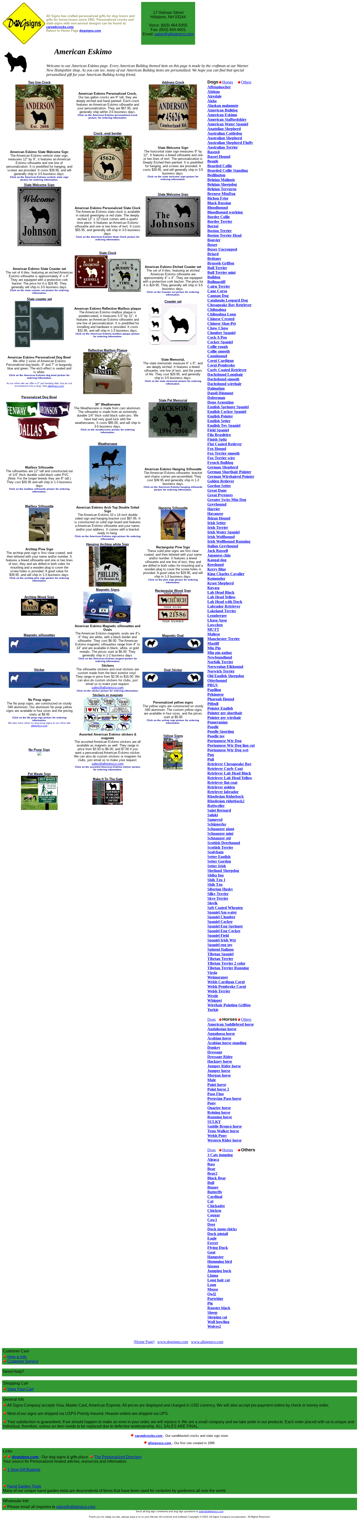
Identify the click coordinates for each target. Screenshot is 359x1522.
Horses (227, 82)
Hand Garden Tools (24, 1486)
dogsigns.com (90, 30)
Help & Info (17, 1357)
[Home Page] (144, 1342)
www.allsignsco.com (207, 1342)
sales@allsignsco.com (174, 34)
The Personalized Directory (118, 1457)
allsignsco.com (56, 386)
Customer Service (22, 1361)
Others (246, 82)
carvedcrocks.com (60, 27)
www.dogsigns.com (172, 1342)
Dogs (211, 1019)
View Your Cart (19, 1389)
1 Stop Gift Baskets (23, 1470)
